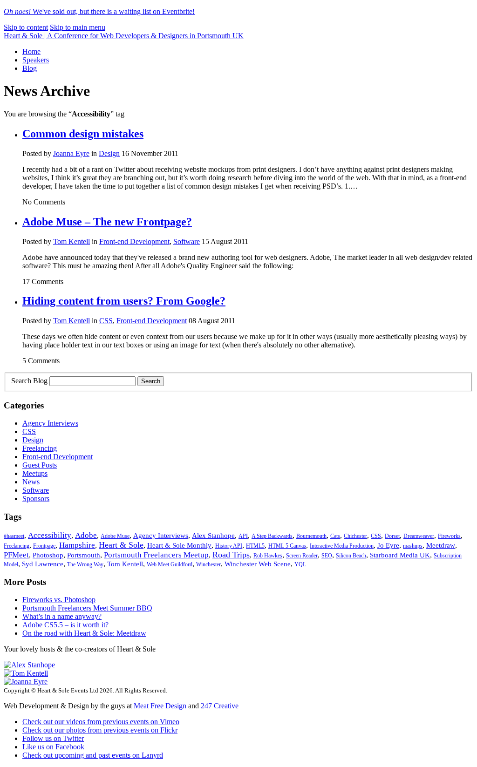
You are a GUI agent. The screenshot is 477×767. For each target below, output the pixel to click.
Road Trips (231, 554)
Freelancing (39, 448)
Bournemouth (311, 536)
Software (186, 241)
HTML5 (255, 546)
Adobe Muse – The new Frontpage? (107, 222)
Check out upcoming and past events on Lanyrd (92, 755)
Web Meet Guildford (169, 564)
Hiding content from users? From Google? (123, 301)
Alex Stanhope (213, 535)
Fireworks (449, 536)
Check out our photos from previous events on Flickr (99, 730)
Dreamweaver (418, 536)
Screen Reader (302, 555)
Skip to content (26, 27)
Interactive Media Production (342, 546)
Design (109, 153)
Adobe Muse (115, 536)
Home (31, 51)
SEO (326, 555)
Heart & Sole (121, 545)
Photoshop (48, 555)
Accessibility (49, 535)
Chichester (355, 536)
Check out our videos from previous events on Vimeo (100, 722)
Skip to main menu (77, 27)
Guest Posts (39, 465)
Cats (335, 536)
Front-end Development (134, 241)
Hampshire (77, 545)
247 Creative (219, 706)
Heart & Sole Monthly (179, 545)
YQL (300, 564)
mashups (412, 546)
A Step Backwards (272, 536)
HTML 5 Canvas (287, 546)
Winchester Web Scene (258, 564)
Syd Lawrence (42, 564)
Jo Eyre (388, 545)
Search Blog (29, 381)
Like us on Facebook (53, 747)
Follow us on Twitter (53, 738)
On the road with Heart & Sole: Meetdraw (84, 633)
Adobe (86, 535)
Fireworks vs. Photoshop (58, 600)
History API (228, 546)
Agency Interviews (50, 423)
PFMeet (16, 554)
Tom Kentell (71, 241)
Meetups (35, 473)
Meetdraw (440, 545)
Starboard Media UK (400, 555)
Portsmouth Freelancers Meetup (156, 554)
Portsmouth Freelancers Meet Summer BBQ (87, 608)
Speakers (35, 60)
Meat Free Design (160, 706)
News (31, 482)
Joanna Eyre (71, 153)
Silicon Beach (351, 555)
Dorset (392, 536)
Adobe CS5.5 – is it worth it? (65, 625)
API (243, 536)
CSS (106, 321)
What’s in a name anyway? (62, 616)
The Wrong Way (85, 564)
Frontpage (44, 546)
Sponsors (35, 498)
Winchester (208, 564)
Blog (29, 68)
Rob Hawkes (267, 555)
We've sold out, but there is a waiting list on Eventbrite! (99, 11)
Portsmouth (83, 555)
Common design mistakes (82, 134)
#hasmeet (14, 536)
